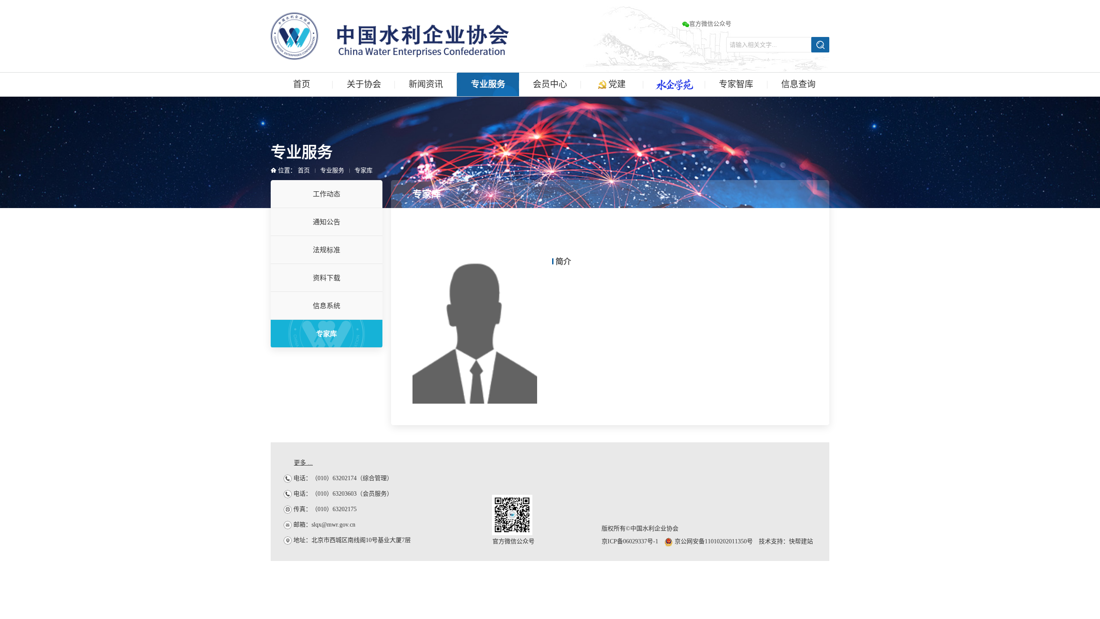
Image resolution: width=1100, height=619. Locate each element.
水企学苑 (674, 84)
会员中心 (550, 84)
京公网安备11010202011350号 (713, 541)
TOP (1069, 486)
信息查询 (798, 84)
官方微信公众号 (710, 24)
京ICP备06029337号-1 (630, 541)
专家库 (363, 170)
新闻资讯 (426, 84)
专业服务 (488, 84)
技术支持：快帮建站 (786, 541)
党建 (616, 84)
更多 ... (303, 463)
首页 (301, 84)
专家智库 (736, 84)
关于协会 (364, 84)
